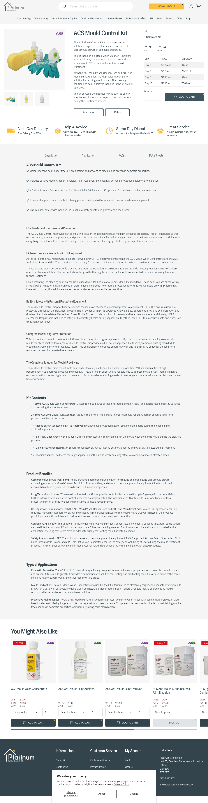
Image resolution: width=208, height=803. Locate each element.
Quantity (148, 91)
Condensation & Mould (91, 18)
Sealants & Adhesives (136, 18)
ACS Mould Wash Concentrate (59, 403)
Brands (169, 18)
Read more (89, 112)
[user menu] (191, 6)
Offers (179, 18)
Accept (102, 793)
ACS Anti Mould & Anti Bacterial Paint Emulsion (171, 691)
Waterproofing (41, 18)
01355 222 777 (74, 132)
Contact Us (62, 767)
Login (128, 760)
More (159, 18)
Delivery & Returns (100, 760)
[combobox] (100, 6)
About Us (61, 760)
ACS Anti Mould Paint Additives (58, 414)
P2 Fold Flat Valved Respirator (51, 447)
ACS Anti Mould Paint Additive (76, 689)
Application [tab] (88, 155)
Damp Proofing (23, 18)
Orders (129, 767)
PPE (151, 18)
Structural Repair (114, 18)
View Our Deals (166, 6)
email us (77, 135)
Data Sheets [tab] (156, 155)
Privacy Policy (98, 767)
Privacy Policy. (121, 784)
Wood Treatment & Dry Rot (64, 18)
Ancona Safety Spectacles (49, 425)
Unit (146, 31)
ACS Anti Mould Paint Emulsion (123, 689)
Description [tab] (51, 155)
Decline (134, 793)
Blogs (189, 18)
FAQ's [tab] (122, 155)
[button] (198, 6)
